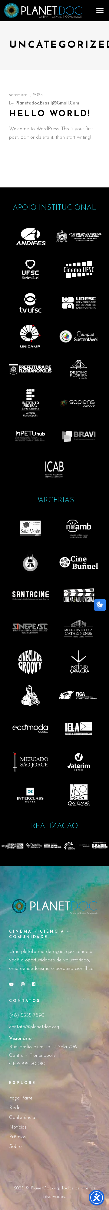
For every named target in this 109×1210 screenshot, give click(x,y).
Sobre (15, 1146)
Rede (15, 1107)
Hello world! (50, 114)
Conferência (22, 1117)
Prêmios (17, 1136)
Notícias (17, 1127)
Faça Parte (21, 1098)
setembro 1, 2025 (26, 95)
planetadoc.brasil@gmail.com (47, 103)
